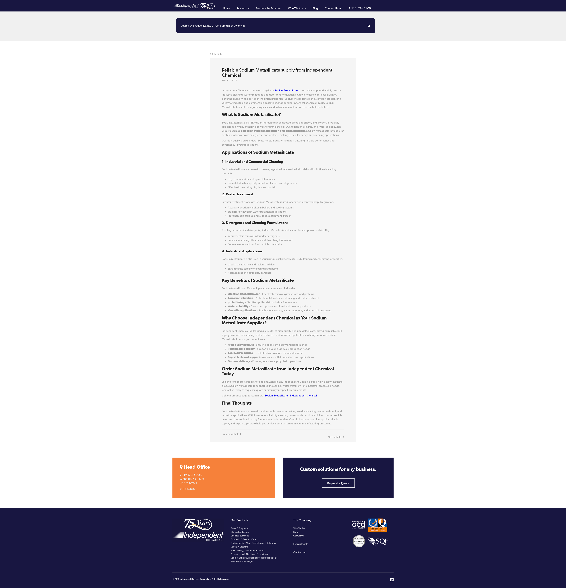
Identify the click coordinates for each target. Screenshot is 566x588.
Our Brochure (299, 552)
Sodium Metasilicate (286, 90)
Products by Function (268, 8)
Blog (315, 8)
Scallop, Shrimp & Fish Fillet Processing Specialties (254, 557)
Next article (335, 437)
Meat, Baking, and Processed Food (247, 550)
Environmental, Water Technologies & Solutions (253, 543)
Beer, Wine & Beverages (242, 561)
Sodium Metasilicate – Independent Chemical (291, 395)
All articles (217, 54)
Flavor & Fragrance (239, 528)
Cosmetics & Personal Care (243, 539)
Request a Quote (338, 483)
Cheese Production (240, 532)
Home (226, 8)
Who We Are (295, 8)
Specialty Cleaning (239, 546)
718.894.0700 (361, 8)
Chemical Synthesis (240, 535)
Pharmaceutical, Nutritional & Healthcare (250, 554)
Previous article (231, 433)
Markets (242, 8)
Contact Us (331, 8)
